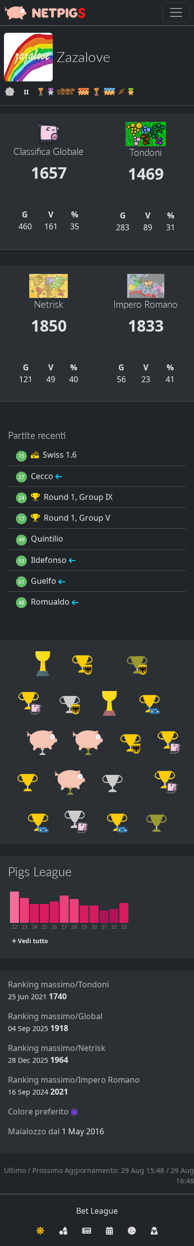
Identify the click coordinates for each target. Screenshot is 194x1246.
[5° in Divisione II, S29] (84, 914)
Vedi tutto (32, 941)
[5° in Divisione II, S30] (94, 914)
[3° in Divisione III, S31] (103, 916)
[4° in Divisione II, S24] (34, 913)
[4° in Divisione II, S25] (44, 913)
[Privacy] (154, 1229)
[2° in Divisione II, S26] (54, 912)
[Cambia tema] (40, 1229)
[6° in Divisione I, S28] (74, 911)
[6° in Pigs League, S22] (14, 907)
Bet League (97, 1210)
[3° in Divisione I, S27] (64, 909)
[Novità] (86, 1229)
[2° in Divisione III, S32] (113, 916)
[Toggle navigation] (176, 12)
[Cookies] (131, 1229)
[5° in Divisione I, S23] (24, 910)
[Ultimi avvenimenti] (109, 1229)
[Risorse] (63, 1229)
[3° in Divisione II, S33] (123, 913)
